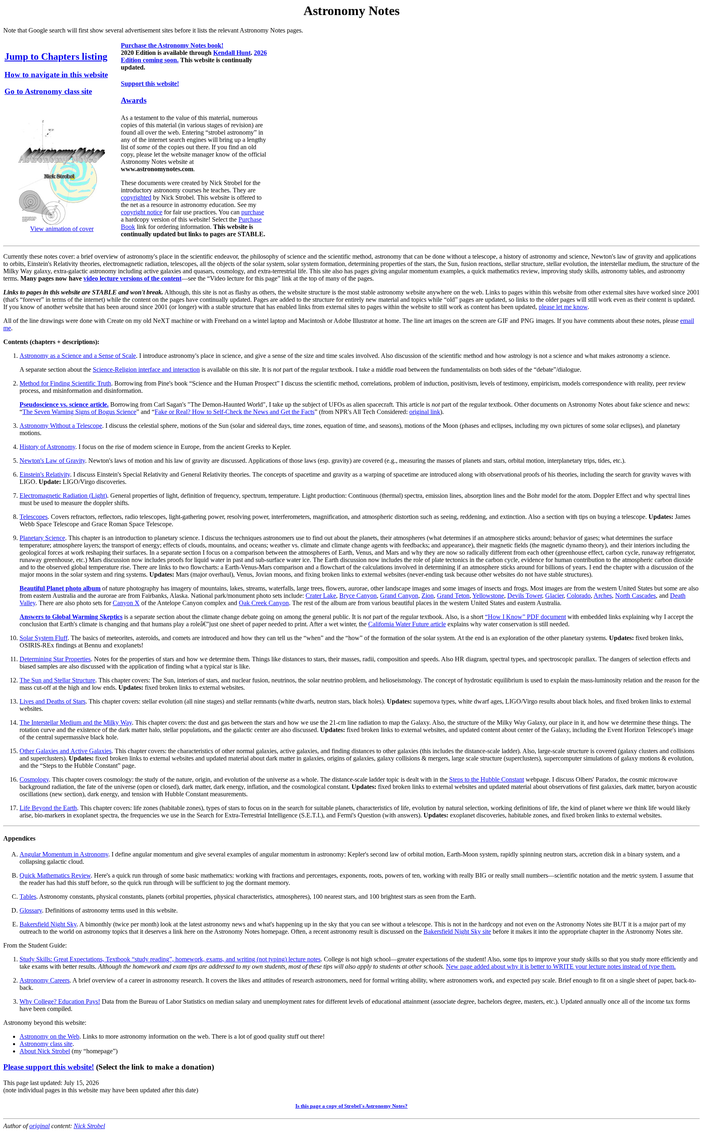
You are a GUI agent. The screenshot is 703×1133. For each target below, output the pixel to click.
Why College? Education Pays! (60, 1001)
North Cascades (635, 595)
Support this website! (150, 83)
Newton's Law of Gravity (52, 460)
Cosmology (34, 779)
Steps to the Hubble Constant (486, 779)
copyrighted (136, 197)
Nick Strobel (89, 1125)
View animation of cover (62, 228)
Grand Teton (453, 595)
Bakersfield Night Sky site (457, 931)
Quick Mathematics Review (55, 875)
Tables (28, 896)
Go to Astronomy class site (48, 91)
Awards (133, 100)
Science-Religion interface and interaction (146, 369)
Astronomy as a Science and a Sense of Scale (78, 355)
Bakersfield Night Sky (48, 924)
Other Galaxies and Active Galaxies (65, 750)
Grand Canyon (399, 595)
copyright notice (141, 212)
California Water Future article (407, 624)
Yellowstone (488, 595)
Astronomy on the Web (49, 1036)
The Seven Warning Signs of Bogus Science (79, 411)
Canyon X (126, 602)
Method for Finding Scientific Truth (65, 383)
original (39, 1125)
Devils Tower (524, 595)
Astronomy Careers (45, 980)
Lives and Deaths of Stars (52, 701)
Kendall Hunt (232, 52)
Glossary (31, 910)
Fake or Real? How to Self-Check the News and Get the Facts (234, 411)
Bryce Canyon (358, 595)
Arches (603, 595)
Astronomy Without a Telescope (61, 425)
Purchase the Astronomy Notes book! (172, 45)
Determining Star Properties (55, 659)
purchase (252, 212)
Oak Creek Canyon (264, 602)
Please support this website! (48, 1067)
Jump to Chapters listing (55, 56)
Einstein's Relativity (45, 474)
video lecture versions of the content (132, 278)
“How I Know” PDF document (525, 616)
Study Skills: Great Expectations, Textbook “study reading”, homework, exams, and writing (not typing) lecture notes (170, 959)
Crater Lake (321, 595)
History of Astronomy (47, 446)
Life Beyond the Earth (48, 807)
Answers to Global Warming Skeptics (71, 616)
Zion (427, 595)
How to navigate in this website (56, 74)
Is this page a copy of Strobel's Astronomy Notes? (351, 1106)
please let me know (563, 306)
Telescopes (34, 516)
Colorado (579, 595)
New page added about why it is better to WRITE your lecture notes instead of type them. (561, 966)
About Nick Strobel (45, 1051)
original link (424, 411)
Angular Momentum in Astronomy (64, 854)
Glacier (554, 595)
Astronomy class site (46, 1043)
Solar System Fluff (44, 637)
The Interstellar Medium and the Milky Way (76, 722)
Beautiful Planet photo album (60, 588)
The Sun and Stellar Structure (57, 680)
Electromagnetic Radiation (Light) (63, 495)
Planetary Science (42, 537)
